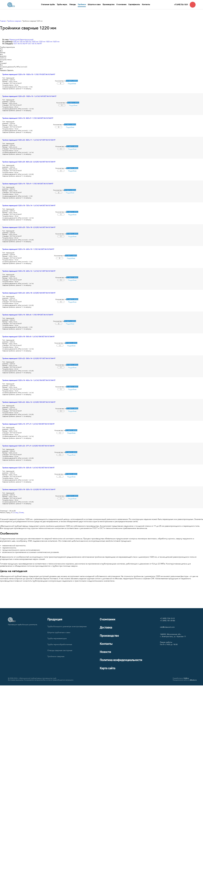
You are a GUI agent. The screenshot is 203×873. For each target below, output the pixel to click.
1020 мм (35, 42)
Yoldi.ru (186, 678)
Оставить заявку (72, 81)
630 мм (16, 42)
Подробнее (72, 84)
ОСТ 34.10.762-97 (20, 44)
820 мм (28, 42)
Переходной (14, 40)
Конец (21, 512)
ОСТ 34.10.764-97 (35, 44)
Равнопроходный (26, 40)
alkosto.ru (193, 680)
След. (16, 512)
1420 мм (49, 42)
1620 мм (56, 42)
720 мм (22, 42)
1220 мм (42, 42)
